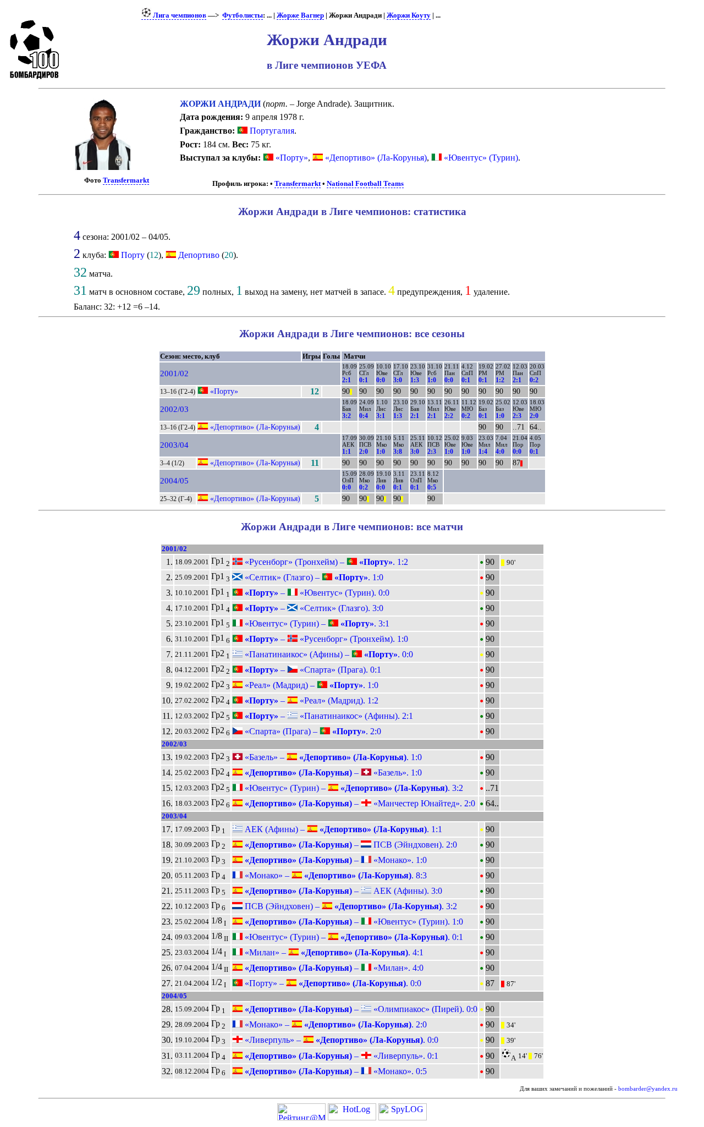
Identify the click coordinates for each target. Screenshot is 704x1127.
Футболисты (242, 15)
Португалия (271, 130)
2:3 (517, 416)
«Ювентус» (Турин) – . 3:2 (353, 788)
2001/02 (174, 373)
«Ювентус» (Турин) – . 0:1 (353, 937)
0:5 (431, 487)
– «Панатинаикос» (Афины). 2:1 (328, 716)
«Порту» (290, 157)
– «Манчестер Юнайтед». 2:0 (359, 803)
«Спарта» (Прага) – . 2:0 (312, 731)
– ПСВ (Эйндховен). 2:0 (350, 844)
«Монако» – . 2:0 (335, 1024)
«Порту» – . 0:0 (332, 983)
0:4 (363, 416)
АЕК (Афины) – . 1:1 (342, 829)
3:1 (380, 416)
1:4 (483, 451)
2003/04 (174, 445)
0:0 (380, 380)
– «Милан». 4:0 (333, 967)
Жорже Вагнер (300, 15)
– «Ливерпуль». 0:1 (340, 1055)
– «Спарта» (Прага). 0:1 (312, 669)
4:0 (500, 451)
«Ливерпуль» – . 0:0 (340, 1039)
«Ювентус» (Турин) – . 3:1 (316, 623)
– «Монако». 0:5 (335, 1071)
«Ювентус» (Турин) (480, 157)
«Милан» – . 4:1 (333, 952)
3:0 (397, 380)
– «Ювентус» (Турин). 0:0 (316, 592)
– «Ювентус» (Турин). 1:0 (353, 921)
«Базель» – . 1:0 (332, 757)
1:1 (346, 451)
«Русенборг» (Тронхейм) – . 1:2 (325, 562)
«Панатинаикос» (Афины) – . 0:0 (328, 654)
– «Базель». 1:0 (332, 772)
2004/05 (174, 480)
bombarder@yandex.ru (648, 1089)
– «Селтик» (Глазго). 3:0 (313, 608)
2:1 (346, 380)
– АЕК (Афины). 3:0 (342, 890)
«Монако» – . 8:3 (335, 875)
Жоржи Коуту (409, 15)
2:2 (448, 416)
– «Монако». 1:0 (335, 860)
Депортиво (198, 255)
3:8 (397, 451)
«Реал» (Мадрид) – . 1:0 (310, 685)
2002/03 (174, 409)
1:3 (414, 380)
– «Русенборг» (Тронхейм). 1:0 (325, 639)
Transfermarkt (126, 180)
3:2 (346, 416)
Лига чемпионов (178, 15)
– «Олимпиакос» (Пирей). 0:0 (360, 1009)
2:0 (534, 416)
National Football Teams (365, 184)
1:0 (431, 380)
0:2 (534, 380)
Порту (133, 255)
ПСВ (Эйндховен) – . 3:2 (350, 906)
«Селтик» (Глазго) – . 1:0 (313, 577)
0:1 (363, 380)
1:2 (500, 380)
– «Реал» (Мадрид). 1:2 (310, 700)
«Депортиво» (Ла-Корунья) (375, 157)
